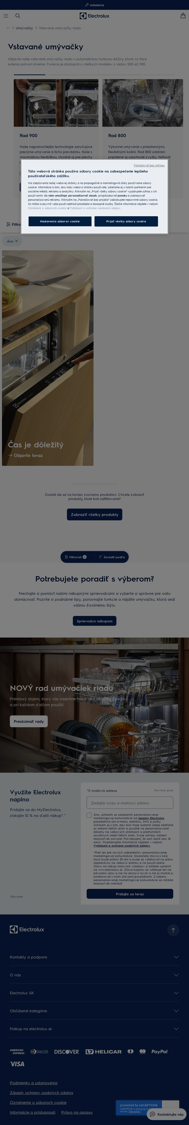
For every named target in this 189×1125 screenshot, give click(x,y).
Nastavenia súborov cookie (60, 221)
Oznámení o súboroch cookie (47, 208)
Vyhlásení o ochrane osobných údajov (95, 208)
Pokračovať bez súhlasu (149, 165)
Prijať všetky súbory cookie (126, 221)
